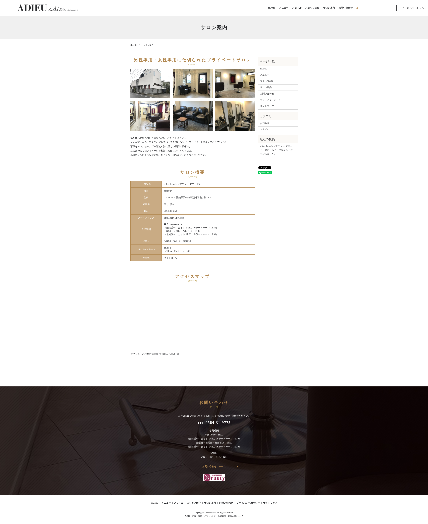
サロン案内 (329, 8)
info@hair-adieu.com (174, 218)
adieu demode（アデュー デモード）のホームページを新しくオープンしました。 (277, 150)
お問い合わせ (346, 8)
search (358, 8)
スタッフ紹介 (312, 8)
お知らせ (264, 123)
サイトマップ (267, 106)
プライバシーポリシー (271, 100)
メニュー (284, 8)
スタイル (297, 8)
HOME (271, 8)
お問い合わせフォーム (214, 466)
